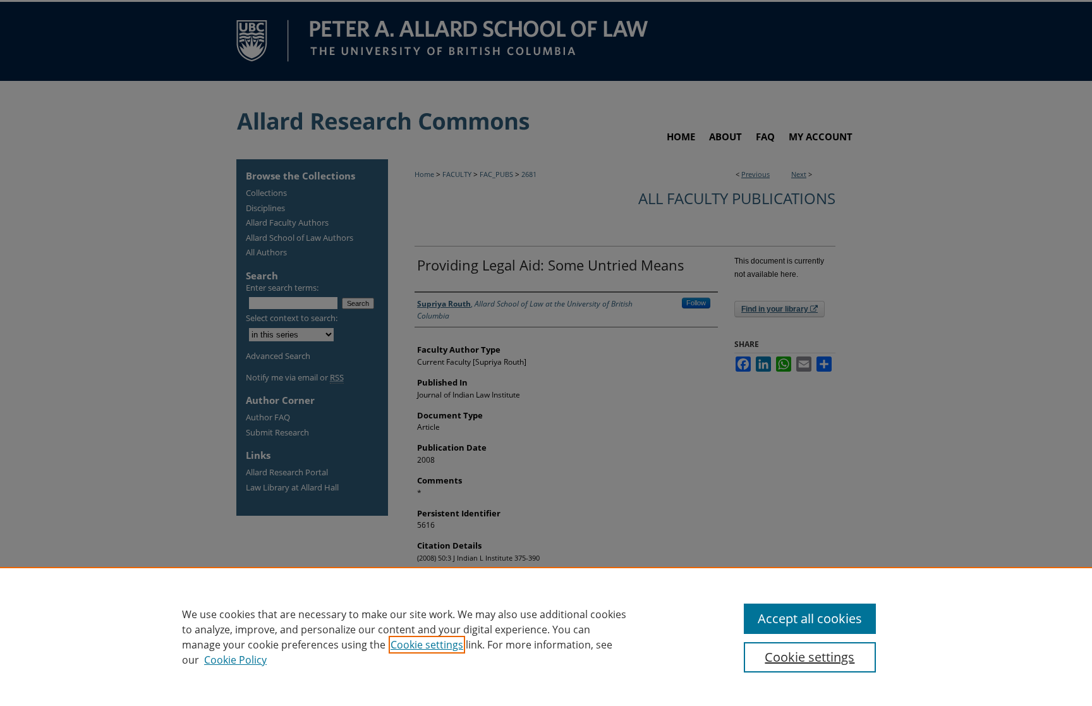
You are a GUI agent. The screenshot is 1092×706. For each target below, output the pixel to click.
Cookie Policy (235, 660)
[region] (546, 636)
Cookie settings (427, 645)
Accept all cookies (810, 618)
